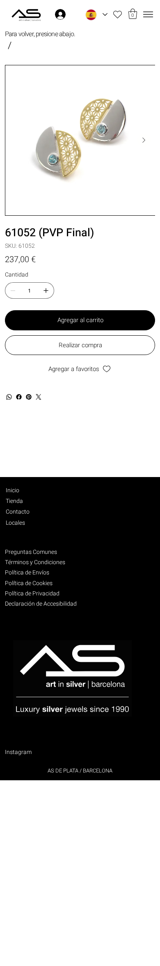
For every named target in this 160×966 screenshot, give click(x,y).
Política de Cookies (29, 583)
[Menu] (148, 14)
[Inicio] (9, 45)
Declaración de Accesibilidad (41, 603)
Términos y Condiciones (35, 562)
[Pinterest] (29, 397)
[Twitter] (38, 397)
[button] (132, 14)
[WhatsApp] (9, 397)
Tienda (14, 501)
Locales (15, 523)
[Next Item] (144, 140)
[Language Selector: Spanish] (96, 15)
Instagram (18, 752)
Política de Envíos (27, 572)
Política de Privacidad (32, 593)
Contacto (18, 511)
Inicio (12, 490)
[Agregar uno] (46, 290)
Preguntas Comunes (31, 552)
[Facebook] (19, 397)
